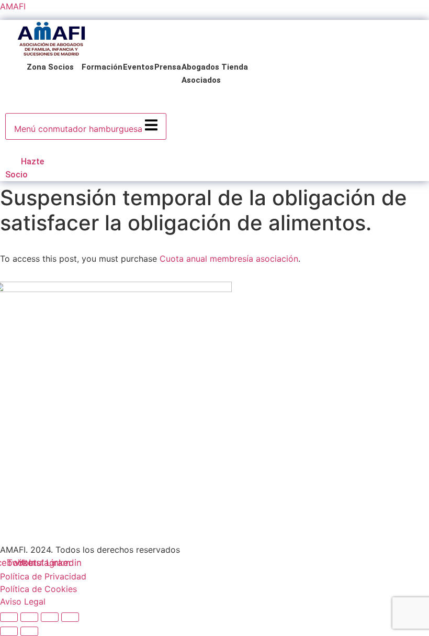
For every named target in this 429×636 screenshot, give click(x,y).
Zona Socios (50, 67)
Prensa (167, 67)
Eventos (138, 67)
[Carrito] (9, 147)
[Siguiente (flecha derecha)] (29, 631)
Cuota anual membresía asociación (229, 258)
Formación (102, 67)
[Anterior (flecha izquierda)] (9, 631)
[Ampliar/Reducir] (9, 617)
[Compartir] (50, 617)
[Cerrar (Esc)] (70, 617)
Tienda (234, 67)
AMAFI (13, 6)
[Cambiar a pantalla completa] (29, 617)
